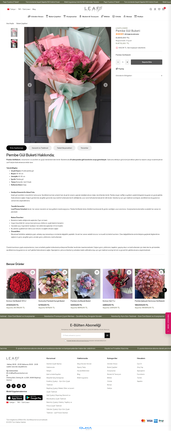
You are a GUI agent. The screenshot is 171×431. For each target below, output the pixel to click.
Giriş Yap (140, 367)
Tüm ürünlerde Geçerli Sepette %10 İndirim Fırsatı (43, 2)
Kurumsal (51, 358)
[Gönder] (107, 335)
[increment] (127, 62)
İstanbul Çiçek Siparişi (54, 364)
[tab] (16, 148)
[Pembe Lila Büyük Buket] (53, 284)
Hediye (140, 17)
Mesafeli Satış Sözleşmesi (55, 378)
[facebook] (9, 386)
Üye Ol (139, 364)
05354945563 (13, 371)
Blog (34, 9)
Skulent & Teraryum (90, 17)
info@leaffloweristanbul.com (18, 373)
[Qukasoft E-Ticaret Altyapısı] (85, 428)
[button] (29, 85)
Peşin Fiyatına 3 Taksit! (11, 2)
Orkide (118, 17)
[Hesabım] (155, 9)
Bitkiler (107, 17)
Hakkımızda (51, 367)
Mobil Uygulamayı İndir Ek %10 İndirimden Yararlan (81, 2)
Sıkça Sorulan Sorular (84, 364)
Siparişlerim (141, 371)
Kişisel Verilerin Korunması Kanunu (78, 340)
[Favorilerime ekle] (32, 272)
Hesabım (141, 358)
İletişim (49, 371)
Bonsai (129, 17)
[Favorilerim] (159, 9)
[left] (6, 290)
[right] (165, 290)
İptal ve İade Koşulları (54, 374)
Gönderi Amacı (37, 17)
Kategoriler (112, 358)
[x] (14, 386)
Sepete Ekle (147, 62)
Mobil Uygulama (82, 378)
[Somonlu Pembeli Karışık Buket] (21, 284)
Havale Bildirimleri (83, 371)
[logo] (12, 359)
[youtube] (24, 386)
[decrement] (118, 62)
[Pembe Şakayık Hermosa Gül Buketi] (117, 284)
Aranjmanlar (71, 17)
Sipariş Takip (81, 367)
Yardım (139, 378)
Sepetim (139, 381)
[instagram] (19, 386)
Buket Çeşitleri (55, 17)
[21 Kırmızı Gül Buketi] (150, 284)
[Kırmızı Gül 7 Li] (85, 284)
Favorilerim (141, 374)
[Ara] (151, 9)
